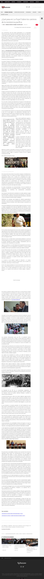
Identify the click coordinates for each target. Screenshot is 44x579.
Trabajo (39, 12)
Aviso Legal (32, 1)
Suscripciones (25, 1)
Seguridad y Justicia (4, 14)
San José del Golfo (20, 24)
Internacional (28, 12)
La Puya (17, 533)
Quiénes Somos (7, 1)
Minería (20, 533)
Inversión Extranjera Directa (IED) (10, 533)
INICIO (2, 1)
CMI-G (4, 24)
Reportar (13, 1)
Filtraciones (19, 1)
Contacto (37, 1)
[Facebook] (27, 7)
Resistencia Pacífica (29, 533)
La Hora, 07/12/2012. (6, 529)
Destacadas (15, 24)
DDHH (2, 12)
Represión (24, 533)
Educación (34, 12)
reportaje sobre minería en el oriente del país (15, 50)
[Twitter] (29, 7)
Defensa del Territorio (8, 12)
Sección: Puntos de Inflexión (19, 12)
